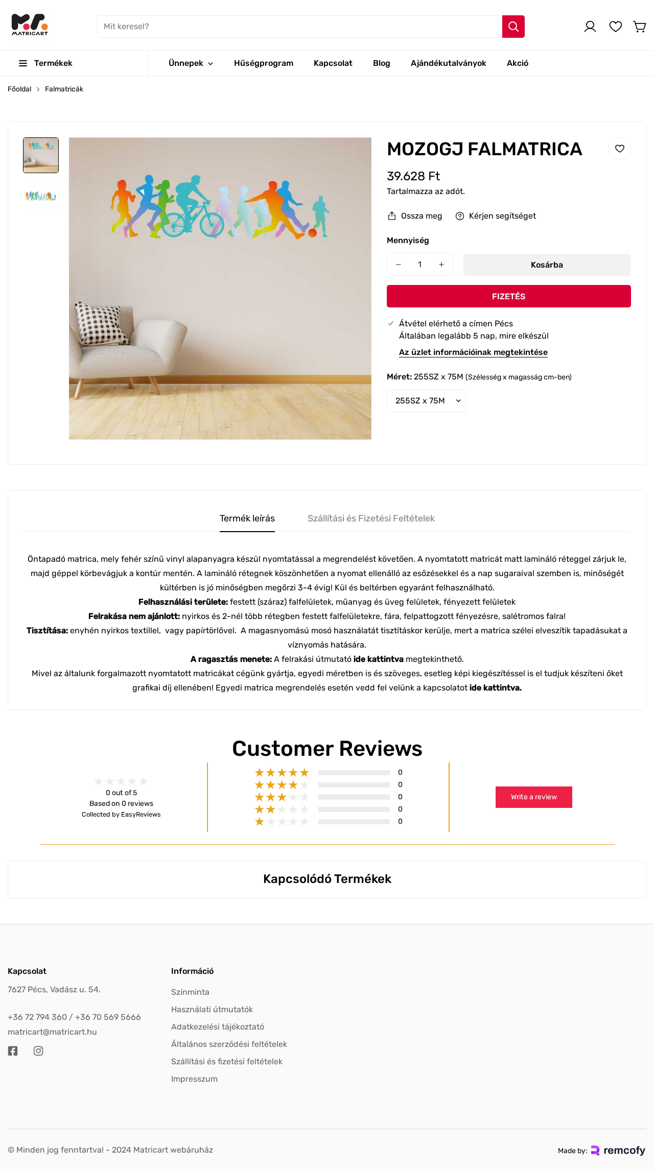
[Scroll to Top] (634, 1115)
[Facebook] (13, 1051)
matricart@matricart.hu (52, 1032)
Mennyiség (408, 240)
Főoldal (19, 89)
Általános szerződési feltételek (229, 1044)
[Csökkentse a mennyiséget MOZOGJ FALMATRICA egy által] (398, 264)
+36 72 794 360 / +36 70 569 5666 (74, 1017)
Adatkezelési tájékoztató (217, 1027)
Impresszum (194, 1079)
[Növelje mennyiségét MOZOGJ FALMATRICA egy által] (441, 264)
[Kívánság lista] (616, 26)
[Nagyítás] (350, 159)
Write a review (534, 797)
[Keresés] (513, 26)
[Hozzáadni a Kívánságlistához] (620, 148)
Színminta (190, 992)
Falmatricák (64, 89)
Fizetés (508, 296)
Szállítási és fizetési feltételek (227, 1061)
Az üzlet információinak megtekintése (473, 352)
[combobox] (311, 26)
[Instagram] (38, 1051)
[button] (640, 26)
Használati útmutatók (212, 1009)
